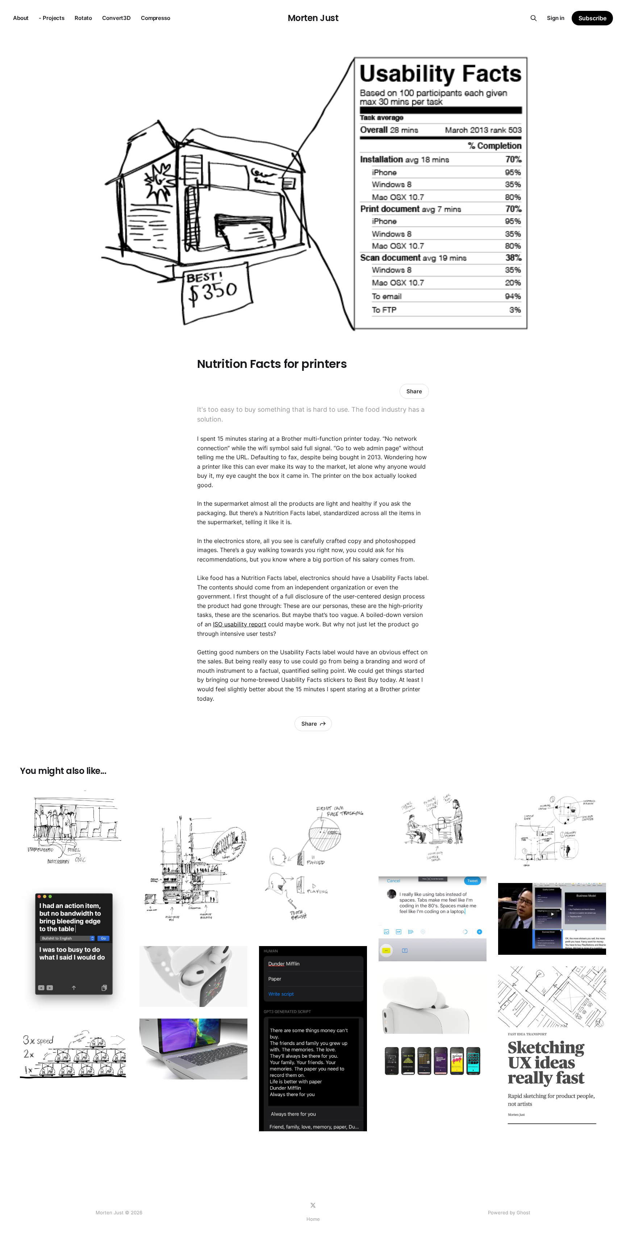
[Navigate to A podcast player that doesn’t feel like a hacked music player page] (433, 1061)
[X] (313, 1205)
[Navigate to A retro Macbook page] (193, 1049)
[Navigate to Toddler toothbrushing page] (313, 862)
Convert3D (116, 17)
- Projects (51, 17)
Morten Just (313, 18)
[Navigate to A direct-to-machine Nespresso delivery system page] (552, 831)
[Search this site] (533, 18)
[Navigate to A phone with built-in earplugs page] (433, 1003)
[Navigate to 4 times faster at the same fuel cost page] (74, 1054)
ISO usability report (239, 624)
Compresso (155, 17)
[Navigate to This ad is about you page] (313, 1038)
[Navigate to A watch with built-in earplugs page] (193, 976)
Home (313, 1219)
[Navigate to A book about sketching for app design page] (552, 1049)
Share (414, 391)
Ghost (523, 1212)
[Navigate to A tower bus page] (193, 863)
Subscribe (592, 18)
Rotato (83, 17)
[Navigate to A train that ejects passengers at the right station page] (74, 831)
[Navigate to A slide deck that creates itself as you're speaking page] (552, 918)
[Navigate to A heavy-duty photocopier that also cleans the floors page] (433, 828)
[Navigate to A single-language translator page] (74, 949)
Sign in (555, 17)
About (21, 17)
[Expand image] (117, 860)
